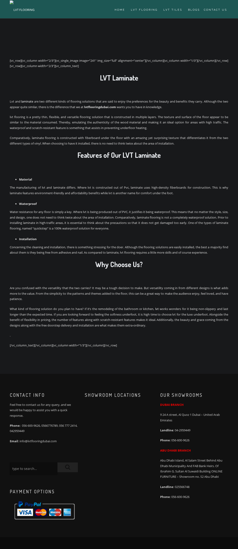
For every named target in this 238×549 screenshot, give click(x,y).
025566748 (182, 487)
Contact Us (215, 9)
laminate (27, 101)
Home (120, 9)
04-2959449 (182, 430)
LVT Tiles (172, 9)
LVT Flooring (144, 9)
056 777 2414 (68, 425)
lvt (157, 309)
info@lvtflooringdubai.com (38, 441)
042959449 (17, 431)
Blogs (194, 9)
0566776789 (49, 425)
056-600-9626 (31, 425)
